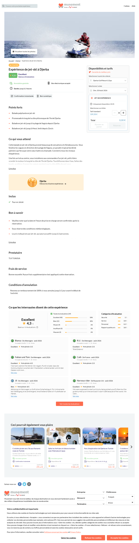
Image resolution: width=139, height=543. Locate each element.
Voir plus (14, 373)
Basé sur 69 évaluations (26, 77)
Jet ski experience (102, 98)
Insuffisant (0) (57, 328)
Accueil (11, 61)
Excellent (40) (57, 317)
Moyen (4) (56, 325)
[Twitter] (24, 484)
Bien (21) (56, 321)
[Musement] (69, 6)
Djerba (18, 61)
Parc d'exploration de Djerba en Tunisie (98, 448)
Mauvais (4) (57, 332)
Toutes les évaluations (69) (62, 314)
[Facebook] (19, 484)
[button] (108, 98)
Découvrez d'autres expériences (52, 184)
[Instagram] (29, 484)
